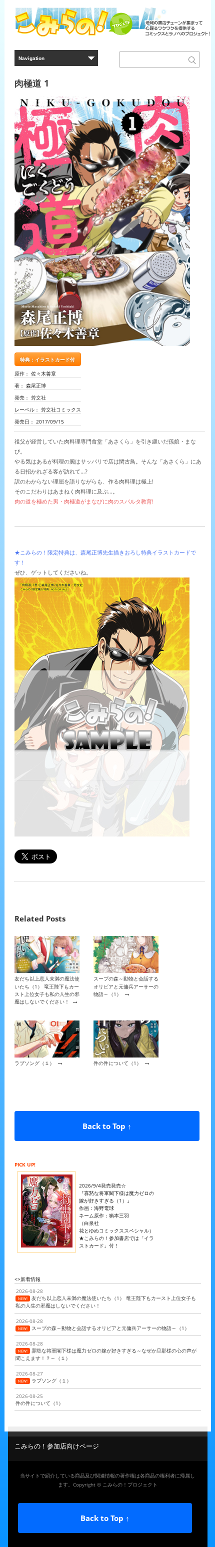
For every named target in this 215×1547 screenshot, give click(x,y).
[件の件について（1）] (126, 1055)
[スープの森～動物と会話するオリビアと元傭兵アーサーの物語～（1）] (126, 971)
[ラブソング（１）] (47, 1055)
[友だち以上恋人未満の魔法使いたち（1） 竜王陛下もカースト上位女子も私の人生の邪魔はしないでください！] (47, 971)
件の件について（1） (118, 1063)
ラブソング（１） (34, 1063)
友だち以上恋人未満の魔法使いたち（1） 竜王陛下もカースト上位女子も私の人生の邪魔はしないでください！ (47, 990)
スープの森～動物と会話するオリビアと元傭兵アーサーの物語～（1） (126, 986)
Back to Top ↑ (107, 1126)
